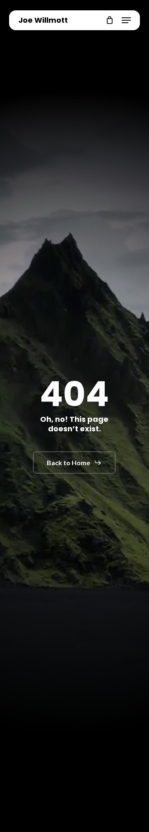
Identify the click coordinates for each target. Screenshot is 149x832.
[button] (126, 20)
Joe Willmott (43, 20)
